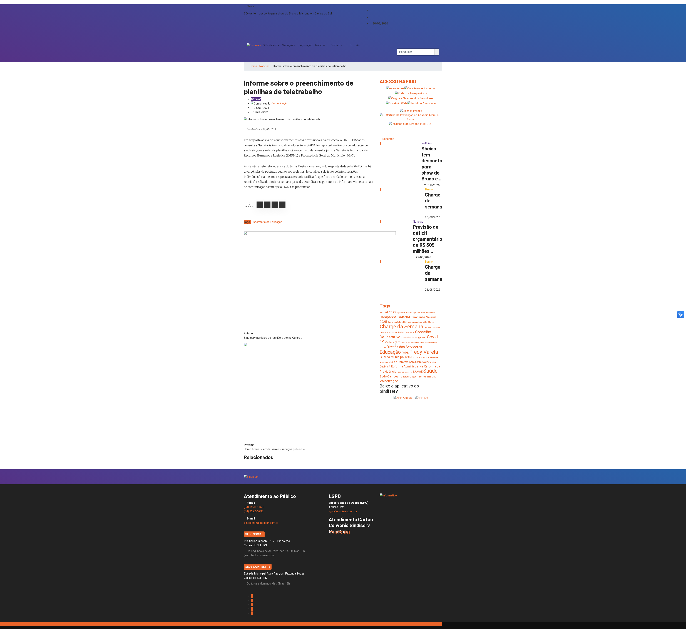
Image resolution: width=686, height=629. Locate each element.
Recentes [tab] (388, 139)
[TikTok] (371, 17)
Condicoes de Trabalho (392, 332)
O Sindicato (270, 45)
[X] (371, 9)
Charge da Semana (401, 327)
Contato (335, 45)
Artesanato (430, 313)
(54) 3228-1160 (254, 507)
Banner (429, 189)
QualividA (385, 366)
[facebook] (371, 6)
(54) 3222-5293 (254, 511)
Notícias (320, 45)
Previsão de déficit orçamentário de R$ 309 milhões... (427, 239)
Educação (390, 352)
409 (386, 312)
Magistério (385, 362)
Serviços (287, 45)
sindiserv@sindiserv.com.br (261, 522)
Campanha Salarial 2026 (398, 322)
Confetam (409, 332)
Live (436, 357)
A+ (358, 45)
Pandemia (431, 362)
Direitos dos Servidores (404, 347)
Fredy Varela (423, 352)
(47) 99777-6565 (340, 532)
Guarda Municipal (392, 357)
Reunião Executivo (404, 372)
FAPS (405, 352)
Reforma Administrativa (407, 366)
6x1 (381, 312)
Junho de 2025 (418, 357)
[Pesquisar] (398, 37)
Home (253, 66)
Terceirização (410, 376)
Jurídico (430, 357)
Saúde (430, 371)
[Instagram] (371, 13)
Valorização (389, 381)
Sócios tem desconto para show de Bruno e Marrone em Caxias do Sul (288, 13)
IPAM (408, 357)
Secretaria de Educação (267, 222)
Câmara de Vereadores (411, 343)
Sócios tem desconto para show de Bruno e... (431, 163)
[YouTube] (374, 13)
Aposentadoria (404, 312)
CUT (397, 342)
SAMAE (417, 371)
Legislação (305, 45)
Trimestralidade (424, 377)
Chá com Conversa (432, 328)
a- (351, 45)
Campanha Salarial (395, 317)
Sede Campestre (391, 376)
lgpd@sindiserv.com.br (343, 511)
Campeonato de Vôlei (418, 322)
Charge (431, 322)
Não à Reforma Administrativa (408, 362)
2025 (392, 312)
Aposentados (419, 312)
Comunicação (280, 103)
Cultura (389, 342)
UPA (434, 377)
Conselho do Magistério (413, 337)
